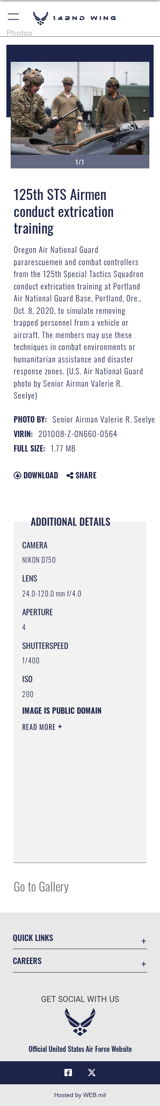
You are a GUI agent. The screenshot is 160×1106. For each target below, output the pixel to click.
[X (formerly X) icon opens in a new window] (91, 1072)
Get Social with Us (80, 999)
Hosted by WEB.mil (80, 1095)
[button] (14, 18)
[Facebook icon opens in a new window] (68, 1072)
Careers (27, 960)
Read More (40, 727)
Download (39, 475)
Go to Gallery (41, 886)
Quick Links (33, 937)
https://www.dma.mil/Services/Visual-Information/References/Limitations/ (74, 847)
